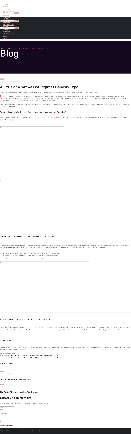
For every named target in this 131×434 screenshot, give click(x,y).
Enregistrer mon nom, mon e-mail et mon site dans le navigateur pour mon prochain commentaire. (30, 422)
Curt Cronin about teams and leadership (49, 327)
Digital (7, 48)
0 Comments (20, 81)
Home (1, 48)
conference (3, 353)
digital (9, 353)
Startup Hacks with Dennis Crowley (16, 379)
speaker (13, 353)
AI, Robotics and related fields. (32, 98)
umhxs (15, 81)
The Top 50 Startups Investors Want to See (19, 392)
